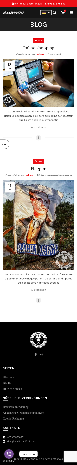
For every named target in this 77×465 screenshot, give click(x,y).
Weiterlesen (38, 127)
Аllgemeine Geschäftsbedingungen (23, 412)
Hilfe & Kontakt (12, 388)
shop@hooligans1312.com (21, 441)
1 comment (54, 54)
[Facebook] (38, 137)
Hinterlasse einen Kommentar (54, 175)
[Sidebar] (4, 144)
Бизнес (38, 40)
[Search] (55, 13)
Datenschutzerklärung (16, 407)
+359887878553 (55, 3)
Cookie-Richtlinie (13, 418)
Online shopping (38, 47)
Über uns (8, 377)
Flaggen (38, 168)
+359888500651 (15, 437)
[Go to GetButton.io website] (9, 461)
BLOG (7, 383)
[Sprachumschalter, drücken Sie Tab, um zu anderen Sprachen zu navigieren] (46, 12)
